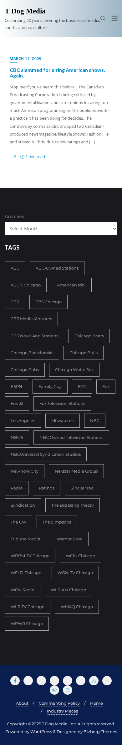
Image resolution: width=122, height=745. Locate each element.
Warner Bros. (70, 538)
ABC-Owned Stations (57, 268)
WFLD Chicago (26, 572)
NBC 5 (17, 437)
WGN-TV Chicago (75, 572)
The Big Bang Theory (72, 505)
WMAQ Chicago (77, 606)
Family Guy (50, 386)
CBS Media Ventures (31, 318)
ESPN (16, 386)
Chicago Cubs (25, 369)
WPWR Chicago (27, 623)
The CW (18, 521)
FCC (82, 386)
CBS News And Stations (34, 335)
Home (96, 703)
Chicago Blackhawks (32, 352)
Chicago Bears (89, 335)
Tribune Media (25, 538)
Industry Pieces (62, 710)
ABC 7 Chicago (26, 284)
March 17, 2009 (25, 58)
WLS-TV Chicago (27, 606)
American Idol (71, 284)
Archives (14, 216)
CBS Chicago (48, 301)
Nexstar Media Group (76, 471)
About (22, 703)
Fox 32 (17, 403)
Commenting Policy (59, 703)
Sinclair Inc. (82, 487)
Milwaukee (62, 420)
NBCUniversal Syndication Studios (46, 454)
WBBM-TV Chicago (30, 555)
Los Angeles (23, 420)
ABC (15, 268)
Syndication (23, 505)
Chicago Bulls (83, 352)
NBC (94, 420)
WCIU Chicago (80, 555)
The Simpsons (57, 521)
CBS (15, 301)
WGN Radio (22, 589)
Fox (105, 386)
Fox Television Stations (62, 403)
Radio (17, 487)
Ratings (46, 487)
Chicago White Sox (74, 369)
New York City (24, 471)
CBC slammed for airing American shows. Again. (57, 72)
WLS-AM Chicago (68, 589)
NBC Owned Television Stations (71, 437)
